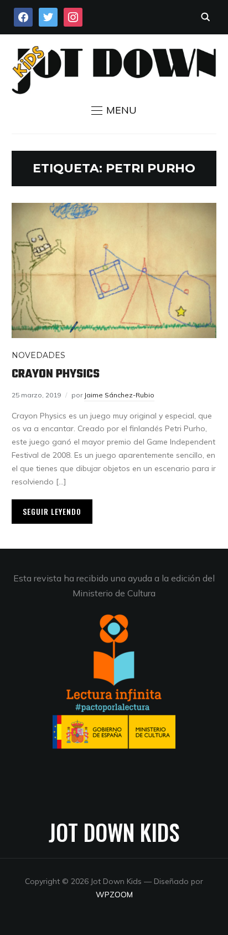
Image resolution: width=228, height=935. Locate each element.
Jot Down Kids (114, 832)
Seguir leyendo (52, 511)
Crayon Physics (56, 374)
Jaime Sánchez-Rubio (119, 395)
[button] (114, 110)
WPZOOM (114, 895)
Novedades (38, 355)
